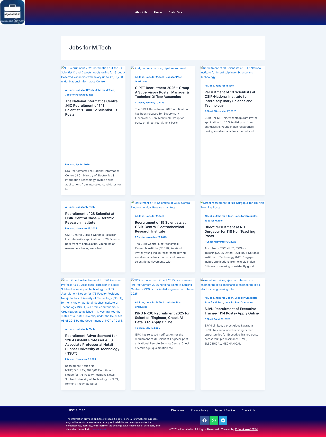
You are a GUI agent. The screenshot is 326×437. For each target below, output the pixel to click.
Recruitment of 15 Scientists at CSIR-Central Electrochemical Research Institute (160, 226)
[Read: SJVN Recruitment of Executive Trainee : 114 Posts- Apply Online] (233, 284)
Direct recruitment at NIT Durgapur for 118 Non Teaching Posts (230, 231)
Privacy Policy (199, 410)
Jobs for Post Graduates (79, 94)
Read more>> (99, 429)
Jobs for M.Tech (104, 90)
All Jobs (70, 90)
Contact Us (248, 410)
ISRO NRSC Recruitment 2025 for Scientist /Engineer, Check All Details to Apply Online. (162, 317)
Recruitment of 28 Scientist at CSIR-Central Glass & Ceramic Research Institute (89, 218)
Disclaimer (177, 410)
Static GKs (175, 12)
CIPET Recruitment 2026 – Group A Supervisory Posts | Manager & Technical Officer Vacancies (162, 92)
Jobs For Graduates (246, 216)
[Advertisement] (93, 140)
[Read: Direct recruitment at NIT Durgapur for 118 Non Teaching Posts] (233, 205)
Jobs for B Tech (85, 90)
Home (158, 12)
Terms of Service (225, 410)
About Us (141, 12)
